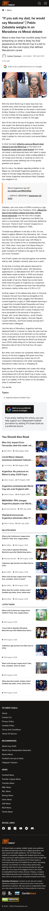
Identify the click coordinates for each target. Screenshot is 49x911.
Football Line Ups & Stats (12, 758)
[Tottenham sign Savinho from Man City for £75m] (41, 567)
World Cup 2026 (9, 746)
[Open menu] (45, 3)
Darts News (7, 799)
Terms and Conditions (11, 729)
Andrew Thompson (14, 56)
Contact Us (6, 717)
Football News (8, 775)
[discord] (32, 828)
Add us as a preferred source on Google (25, 66)
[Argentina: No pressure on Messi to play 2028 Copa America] (41, 475)
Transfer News (8, 783)
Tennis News (7, 812)
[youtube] (20, 828)
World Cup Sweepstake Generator (16, 750)
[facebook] (3, 828)
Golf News (6, 803)
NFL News (6, 791)
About (4, 713)
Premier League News (11, 779)
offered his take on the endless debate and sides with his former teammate (24, 213)
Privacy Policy (8, 721)
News (9, 10)
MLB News (6, 807)
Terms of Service (9, 734)
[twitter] (9, 828)
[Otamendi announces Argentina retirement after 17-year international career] (41, 519)
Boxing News (7, 795)
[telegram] (26, 828)
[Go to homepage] (8, 3)
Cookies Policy (8, 725)
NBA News (6, 787)
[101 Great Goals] (24, 841)
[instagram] (15, 828)
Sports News (7, 754)
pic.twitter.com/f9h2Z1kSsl (19, 191)
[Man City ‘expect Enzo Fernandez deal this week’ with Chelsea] (41, 446)
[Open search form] (39, 3)
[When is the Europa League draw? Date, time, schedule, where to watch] (41, 581)
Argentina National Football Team (18, 398)
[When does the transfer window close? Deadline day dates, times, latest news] (41, 594)
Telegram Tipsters (9, 762)
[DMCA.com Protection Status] (10, 901)
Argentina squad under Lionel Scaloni (18, 149)
